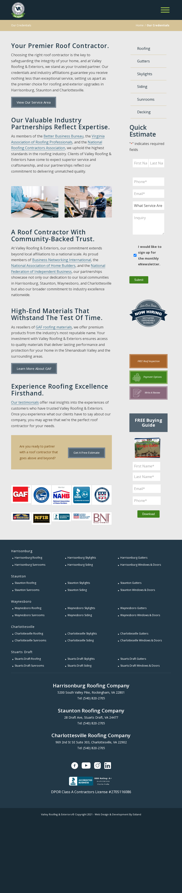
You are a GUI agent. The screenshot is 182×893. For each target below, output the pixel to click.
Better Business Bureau (63, 136)
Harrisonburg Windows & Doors (140, 565)
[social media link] (74, 765)
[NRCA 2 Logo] (102, 495)
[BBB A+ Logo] (81, 495)
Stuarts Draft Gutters (133, 659)
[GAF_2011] (21, 495)
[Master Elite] (21, 518)
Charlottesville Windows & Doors (141, 640)
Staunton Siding (77, 590)
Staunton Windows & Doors (137, 590)
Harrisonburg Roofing (28, 557)
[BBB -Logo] (61, 518)
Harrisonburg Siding (80, 565)
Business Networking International (61, 259)
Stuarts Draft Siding (79, 665)
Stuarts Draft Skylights (81, 659)
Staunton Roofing (25, 583)
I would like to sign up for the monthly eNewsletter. (150, 255)
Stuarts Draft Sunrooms (29, 665)
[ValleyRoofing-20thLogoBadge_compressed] (18, 10)
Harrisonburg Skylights (81, 557)
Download (148, 514)
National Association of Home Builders (43, 265)
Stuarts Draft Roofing (28, 659)
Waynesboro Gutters (133, 608)
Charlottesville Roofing (29, 633)
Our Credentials (21, 25)
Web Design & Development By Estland (118, 814)
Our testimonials (25, 402)
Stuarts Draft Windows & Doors (140, 665)
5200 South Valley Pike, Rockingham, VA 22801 (91, 692)
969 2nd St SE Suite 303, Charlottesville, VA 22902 (91, 742)
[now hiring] (148, 322)
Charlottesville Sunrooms (30, 640)
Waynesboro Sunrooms (29, 615)
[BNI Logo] (102, 518)
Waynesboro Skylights (81, 608)
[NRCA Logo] (81, 518)
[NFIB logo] (41, 518)
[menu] (165, 10)
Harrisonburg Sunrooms (30, 565)
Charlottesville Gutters (134, 633)
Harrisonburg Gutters (133, 557)
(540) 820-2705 (94, 698)
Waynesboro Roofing (28, 608)
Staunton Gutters (130, 583)
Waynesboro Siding (79, 615)
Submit (138, 280)
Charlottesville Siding (80, 640)
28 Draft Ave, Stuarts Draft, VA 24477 (91, 717)
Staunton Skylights (78, 583)
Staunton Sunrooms (27, 590)
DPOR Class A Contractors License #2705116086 (91, 791)
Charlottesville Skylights (82, 633)
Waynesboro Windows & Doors (140, 615)
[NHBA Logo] (61, 495)
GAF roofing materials (54, 327)
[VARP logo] (41, 495)
